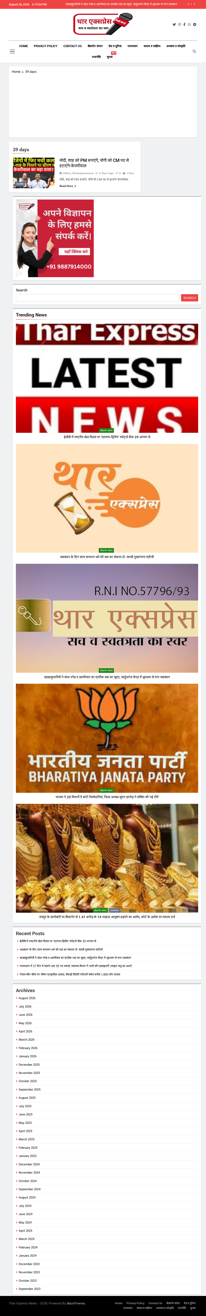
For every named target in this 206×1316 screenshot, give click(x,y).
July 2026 (25, 1006)
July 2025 (25, 1106)
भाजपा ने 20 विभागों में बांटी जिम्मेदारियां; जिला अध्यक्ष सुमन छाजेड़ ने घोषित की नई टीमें (107, 797)
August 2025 (27, 1098)
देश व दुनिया (115, 46)
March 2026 (26, 1039)
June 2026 (25, 1015)
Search (21, 290)
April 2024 (25, 1231)
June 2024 (25, 1214)
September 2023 (29, 1289)
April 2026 (25, 1031)
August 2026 (27, 998)
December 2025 (29, 1065)
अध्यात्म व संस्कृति (175, 46)
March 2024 (26, 1239)
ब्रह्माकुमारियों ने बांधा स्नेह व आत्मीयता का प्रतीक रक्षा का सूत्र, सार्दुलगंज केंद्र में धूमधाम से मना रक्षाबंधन (107, 677)
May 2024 (25, 1222)
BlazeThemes (76, 1303)
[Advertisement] (103, 104)
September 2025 (29, 1089)
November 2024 (29, 1172)
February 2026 (28, 1048)
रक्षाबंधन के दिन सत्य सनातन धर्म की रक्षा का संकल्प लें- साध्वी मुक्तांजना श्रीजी (107, 557)
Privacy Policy (45, 46)
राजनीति (96, 57)
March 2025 (26, 1139)
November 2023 (29, 1272)
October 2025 (28, 1081)
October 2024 (28, 1181)
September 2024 (29, 1189)
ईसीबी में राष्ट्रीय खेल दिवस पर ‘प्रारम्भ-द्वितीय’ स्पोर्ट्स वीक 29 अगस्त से (107, 437)
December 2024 (29, 1164)
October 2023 (28, 1281)
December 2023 (29, 1264)
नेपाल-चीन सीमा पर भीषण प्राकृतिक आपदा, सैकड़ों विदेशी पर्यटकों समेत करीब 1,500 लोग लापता (70, 974)
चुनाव (111, 55)
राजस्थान (133, 46)
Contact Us (72, 46)
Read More (66, 186)
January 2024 (27, 1255)
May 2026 (25, 1023)
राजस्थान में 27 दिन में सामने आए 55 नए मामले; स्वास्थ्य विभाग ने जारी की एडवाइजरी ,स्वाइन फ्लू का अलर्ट (124, 4)
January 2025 (27, 1156)
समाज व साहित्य (152, 46)
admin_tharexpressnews (78, 173)
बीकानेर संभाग (95, 46)
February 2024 (28, 1247)
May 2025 (25, 1123)
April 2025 (25, 1131)
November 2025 (29, 1073)
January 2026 (27, 1056)
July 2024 (25, 1206)
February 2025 (28, 1148)
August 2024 (27, 1197)
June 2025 (25, 1114)
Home (23, 46)
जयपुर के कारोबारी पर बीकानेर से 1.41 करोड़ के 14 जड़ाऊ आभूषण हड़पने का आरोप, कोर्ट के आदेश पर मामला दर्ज (107, 917)
